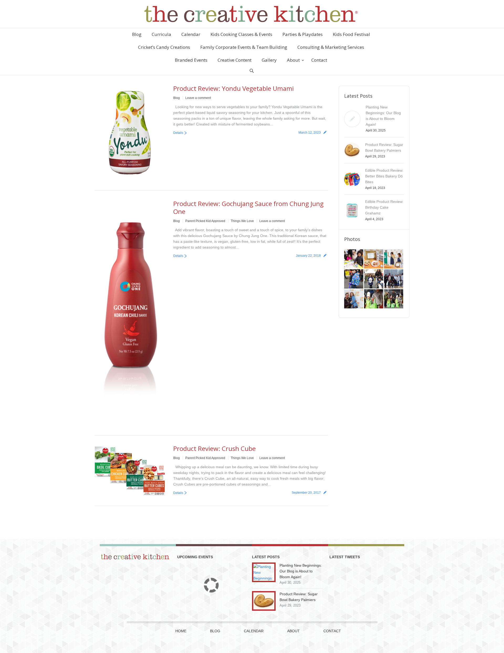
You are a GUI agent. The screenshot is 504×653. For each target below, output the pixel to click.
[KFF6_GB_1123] (354, 279)
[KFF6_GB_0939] (374, 299)
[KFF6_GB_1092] (394, 279)
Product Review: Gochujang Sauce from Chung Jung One (248, 207)
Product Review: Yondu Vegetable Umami (233, 88)
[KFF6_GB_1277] (374, 259)
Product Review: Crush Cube (214, 448)
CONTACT (332, 631)
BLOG (215, 631)
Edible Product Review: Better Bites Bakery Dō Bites (384, 176)
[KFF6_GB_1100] (374, 279)
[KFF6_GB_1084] (354, 299)
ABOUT (293, 631)
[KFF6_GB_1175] (394, 259)
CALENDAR (254, 631)
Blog (176, 98)
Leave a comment (198, 98)
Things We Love (242, 221)
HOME (180, 631)
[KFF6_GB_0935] (394, 299)
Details (178, 133)
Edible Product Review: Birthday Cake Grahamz (384, 207)
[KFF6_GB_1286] (354, 259)
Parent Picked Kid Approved (205, 221)
